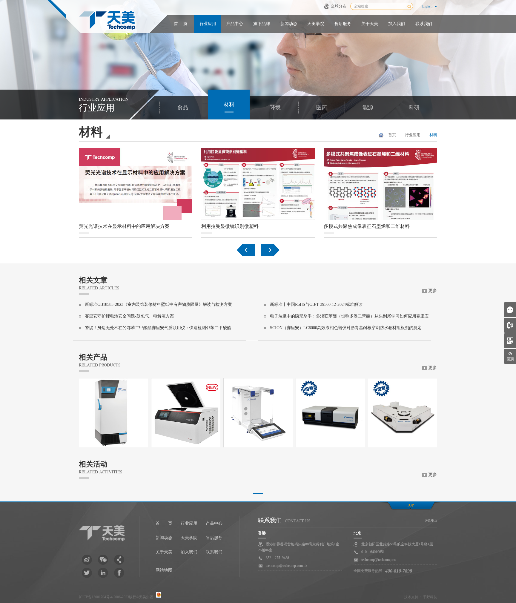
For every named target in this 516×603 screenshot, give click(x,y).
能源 (368, 108)
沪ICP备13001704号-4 (96, 597)
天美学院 (315, 24)
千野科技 (430, 597)
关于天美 (369, 24)
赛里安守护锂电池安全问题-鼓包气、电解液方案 (129, 316)
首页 (392, 135)
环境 (275, 108)
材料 (229, 105)
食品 (182, 108)
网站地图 (164, 570)
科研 (414, 108)
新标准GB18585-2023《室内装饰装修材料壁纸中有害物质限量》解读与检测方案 (158, 304)
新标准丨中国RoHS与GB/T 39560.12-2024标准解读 (316, 304)
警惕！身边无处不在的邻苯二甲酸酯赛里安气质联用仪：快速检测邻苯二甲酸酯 (158, 328)
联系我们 (423, 24)
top (410, 505)
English (427, 6)
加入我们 (396, 24)
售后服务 (342, 24)
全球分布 (338, 6)
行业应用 (207, 24)
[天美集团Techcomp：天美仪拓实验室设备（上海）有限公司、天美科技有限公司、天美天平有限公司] (107, 21)
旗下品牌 (261, 24)
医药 (321, 108)
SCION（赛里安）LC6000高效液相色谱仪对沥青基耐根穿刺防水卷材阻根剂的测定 (346, 328)
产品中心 (234, 24)
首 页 (181, 24)
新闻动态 (288, 24)
